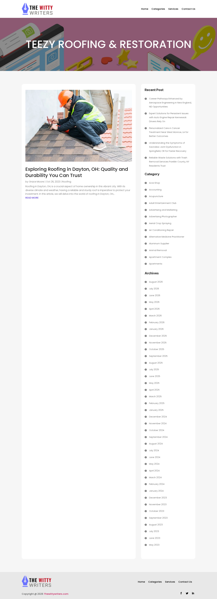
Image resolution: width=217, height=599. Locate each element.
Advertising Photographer (163, 216)
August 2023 (156, 524)
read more (32, 197)
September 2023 (158, 517)
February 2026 (156, 322)
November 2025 (158, 342)
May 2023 (154, 544)
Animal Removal (158, 250)
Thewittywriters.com (56, 594)
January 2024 (156, 490)
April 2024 (154, 470)
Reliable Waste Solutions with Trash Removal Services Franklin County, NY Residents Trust (169, 161)
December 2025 (158, 335)
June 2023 (154, 538)
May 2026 (154, 302)
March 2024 (155, 477)
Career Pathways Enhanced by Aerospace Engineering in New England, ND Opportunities (170, 102)
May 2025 (154, 383)
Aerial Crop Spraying (160, 223)
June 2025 (154, 376)
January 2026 (156, 329)
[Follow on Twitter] (187, 593)
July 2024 (154, 450)
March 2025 (155, 396)
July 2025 (154, 369)
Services (173, 9)
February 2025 (156, 403)
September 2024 (158, 437)
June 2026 (154, 295)
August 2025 (156, 362)
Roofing (66, 181)
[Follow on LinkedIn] (193, 593)
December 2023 (158, 497)
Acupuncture (156, 196)
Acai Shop (154, 182)
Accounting (155, 189)
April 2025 (154, 389)
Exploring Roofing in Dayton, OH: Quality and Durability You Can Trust (76, 172)
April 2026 (154, 308)
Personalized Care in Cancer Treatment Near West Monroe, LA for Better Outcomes (168, 132)
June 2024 (154, 457)
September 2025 (158, 356)
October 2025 (156, 349)
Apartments (155, 263)
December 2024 (158, 416)
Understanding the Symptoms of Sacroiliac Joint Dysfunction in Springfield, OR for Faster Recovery (167, 146)
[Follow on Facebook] (181, 593)
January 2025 (156, 410)
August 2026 (156, 281)
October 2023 (156, 511)
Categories (158, 9)
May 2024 (154, 463)
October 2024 (156, 430)
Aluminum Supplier (159, 243)
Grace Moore (36, 181)
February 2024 (156, 484)
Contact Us (188, 9)
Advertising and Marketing (163, 209)
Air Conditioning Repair (161, 230)
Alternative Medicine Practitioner (166, 236)
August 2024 (156, 443)
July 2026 (154, 288)
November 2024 (158, 423)
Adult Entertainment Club (162, 203)
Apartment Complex (160, 257)
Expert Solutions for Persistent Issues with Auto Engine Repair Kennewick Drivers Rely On (169, 117)
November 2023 (158, 504)
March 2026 (155, 315)
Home (144, 9)
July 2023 (154, 531)
